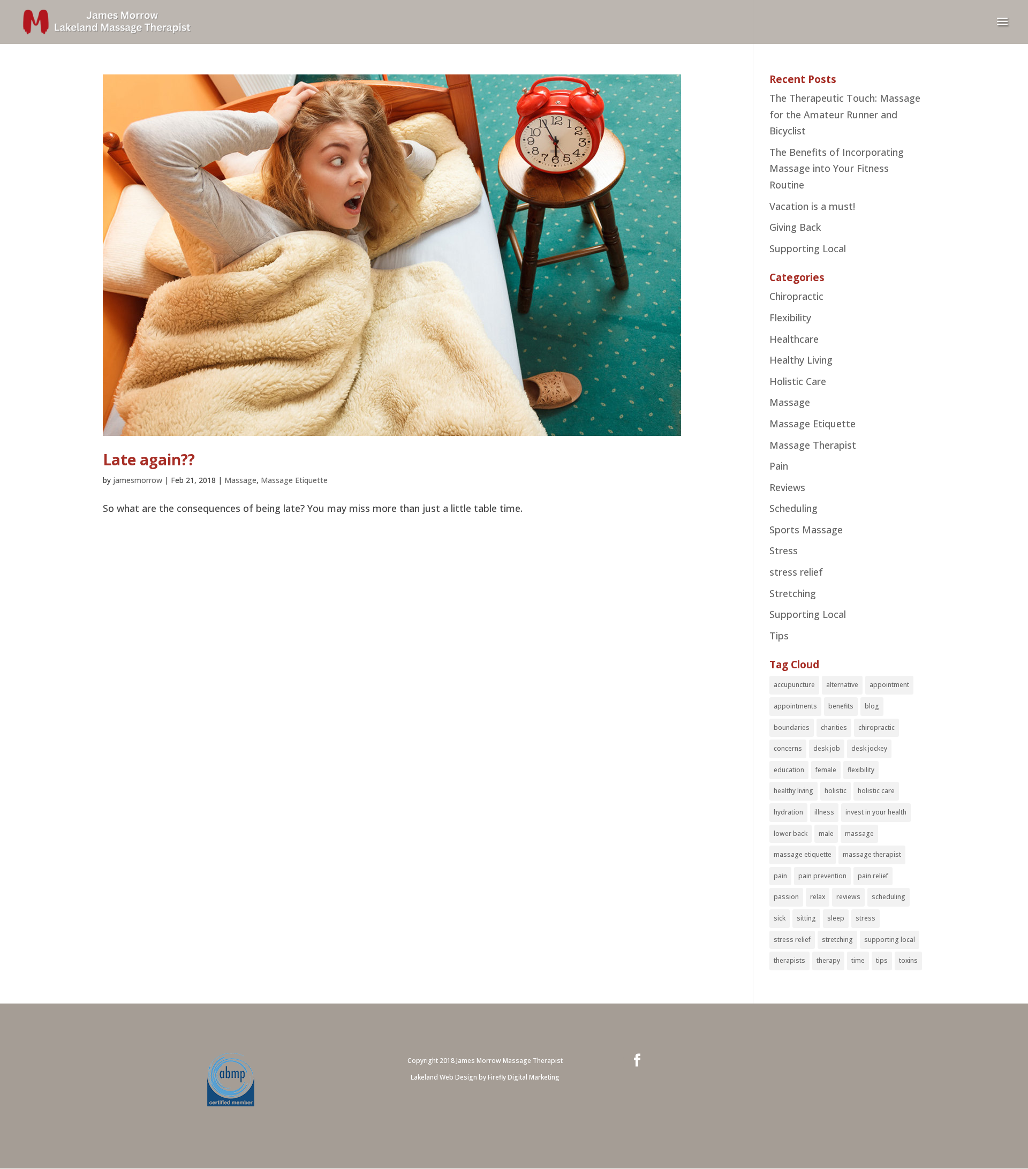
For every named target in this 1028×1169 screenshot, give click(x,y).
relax (817, 896)
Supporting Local (807, 248)
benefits (840, 706)
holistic (835, 790)
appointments (795, 706)
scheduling (888, 896)
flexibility (861, 769)
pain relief (873, 875)
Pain (778, 465)
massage (859, 833)
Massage (240, 480)
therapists (789, 960)
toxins (908, 960)
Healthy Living (801, 359)
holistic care (876, 790)
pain (780, 875)
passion (786, 896)
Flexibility (790, 317)
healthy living (793, 790)
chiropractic (876, 727)
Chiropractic (796, 296)
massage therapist (872, 854)
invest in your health (875, 812)
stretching (837, 939)
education (789, 769)
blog (872, 706)
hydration (788, 812)
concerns (788, 748)
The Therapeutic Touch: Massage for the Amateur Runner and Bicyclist (844, 114)
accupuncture (794, 684)
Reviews (787, 487)
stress (865, 918)
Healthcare (794, 339)
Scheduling (793, 508)
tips (882, 960)
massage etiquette (803, 854)
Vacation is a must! (812, 206)
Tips (779, 635)
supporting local (889, 939)
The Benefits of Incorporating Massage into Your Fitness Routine (836, 168)
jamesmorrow (137, 480)
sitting (806, 918)
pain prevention (822, 875)
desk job (826, 748)
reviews (848, 896)
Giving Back (795, 227)
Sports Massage (806, 529)
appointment (889, 684)
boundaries (792, 727)
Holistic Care (797, 381)
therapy (828, 960)
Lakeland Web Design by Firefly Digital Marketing (485, 1077)
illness (824, 812)
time (858, 960)
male (826, 833)
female (825, 769)
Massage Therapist (812, 445)
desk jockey (869, 748)
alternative (842, 684)
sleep (835, 918)
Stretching (792, 593)
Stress (783, 550)
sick (779, 918)
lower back (790, 833)
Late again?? (149, 459)
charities (834, 727)
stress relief (796, 571)
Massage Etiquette (294, 480)
